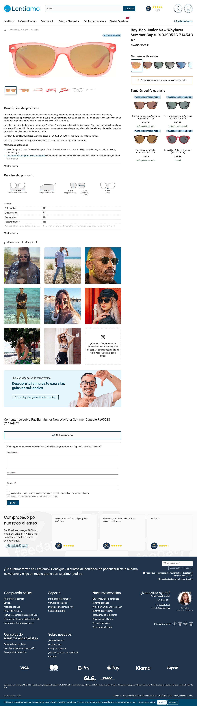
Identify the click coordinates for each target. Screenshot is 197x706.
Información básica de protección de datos (175, 579)
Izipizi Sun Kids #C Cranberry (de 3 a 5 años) (178, 151)
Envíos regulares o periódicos (106, 598)
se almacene (160, 573)
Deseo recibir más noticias (181, 568)
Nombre (11, 472)
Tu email (11, 483)
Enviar (13, 502)
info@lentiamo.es (162, 608)
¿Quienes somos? (56, 640)
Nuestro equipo (55, 644)
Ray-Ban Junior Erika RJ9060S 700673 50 (146, 151)
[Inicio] (5, 30)
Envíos (7, 602)
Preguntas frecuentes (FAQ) (60, 606)
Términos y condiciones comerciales (20, 614)
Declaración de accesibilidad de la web (21, 619)
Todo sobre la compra (14, 598)
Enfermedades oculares (15, 644)
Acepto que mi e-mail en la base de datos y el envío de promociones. (169, 574)
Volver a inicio (9, 695)
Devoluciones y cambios (59, 598)
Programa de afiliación (102, 619)
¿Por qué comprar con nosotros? (63, 652)
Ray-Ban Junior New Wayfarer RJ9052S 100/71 (178, 117)
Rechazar (173, 702)
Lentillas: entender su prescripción (19, 648)
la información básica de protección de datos (30, 496)
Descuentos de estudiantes (104, 614)
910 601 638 (164, 604)
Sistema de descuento (102, 610)
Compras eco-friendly (102, 627)
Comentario (12, 452)
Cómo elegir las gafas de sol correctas (35, 397)
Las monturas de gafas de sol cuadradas (26, 155)
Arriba (19, 695)
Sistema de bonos (100, 602)
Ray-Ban (34, 29)
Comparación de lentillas (15, 652)
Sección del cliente (56, 610)
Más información (146, 702)
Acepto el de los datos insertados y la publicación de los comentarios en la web (48, 495)
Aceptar (162, 702)
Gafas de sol (15, 29)
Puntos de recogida (13, 610)
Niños (25, 29)
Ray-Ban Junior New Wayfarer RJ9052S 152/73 (146, 117)
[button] (11, 90)
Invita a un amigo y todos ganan (107, 606)
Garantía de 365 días (57, 602)
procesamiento (25, 493)
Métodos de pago (12, 606)
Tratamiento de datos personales (19, 623)
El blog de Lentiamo (57, 648)
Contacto (52, 656)
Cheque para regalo (101, 623)
